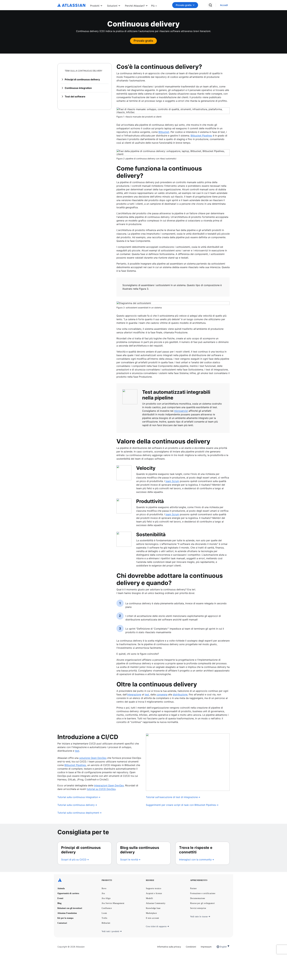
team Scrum (172, 481)
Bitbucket (163, 131)
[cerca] (210, 5)
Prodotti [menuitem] (94, 5)
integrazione (134, 694)
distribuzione (180, 694)
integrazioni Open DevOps (109, 785)
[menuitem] (154, 5)
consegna (162, 694)
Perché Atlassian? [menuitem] (135, 5)
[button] (154, 5)
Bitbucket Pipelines (201, 135)
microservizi (181, 410)
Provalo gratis (184, 5)
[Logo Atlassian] (71, 5)
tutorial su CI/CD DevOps (101, 789)
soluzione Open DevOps (92, 757)
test (147, 694)
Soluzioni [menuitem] (112, 5)
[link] (224, 5)
